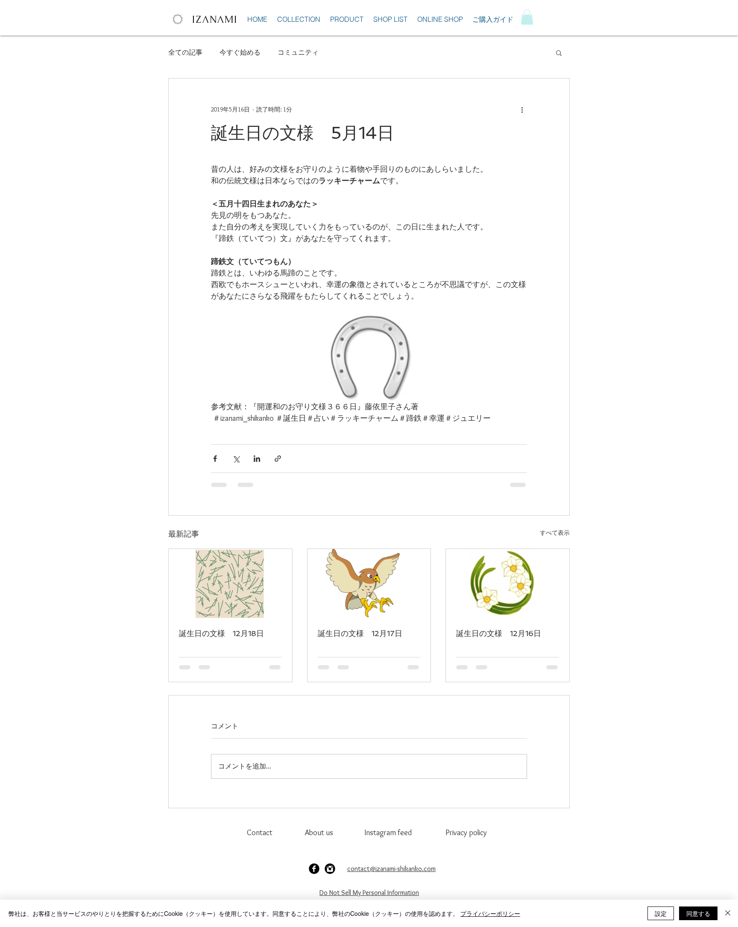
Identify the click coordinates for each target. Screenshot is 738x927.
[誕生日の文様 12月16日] (507, 583)
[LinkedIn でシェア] (257, 459)
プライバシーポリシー (490, 913)
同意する (698, 913)
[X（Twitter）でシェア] (236, 459)
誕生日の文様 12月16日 (498, 633)
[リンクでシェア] (278, 459)
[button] (527, 17)
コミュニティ (298, 52)
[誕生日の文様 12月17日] (369, 583)
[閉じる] (728, 913)
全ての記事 (185, 52)
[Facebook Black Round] (314, 868)
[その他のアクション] (522, 109)
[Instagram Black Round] (330, 868)
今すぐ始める (240, 52)
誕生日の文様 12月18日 (221, 633)
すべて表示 (555, 533)
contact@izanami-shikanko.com (391, 869)
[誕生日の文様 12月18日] (230, 583)
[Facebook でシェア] (215, 459)
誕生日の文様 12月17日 (360, 633)
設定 (661, 913)
